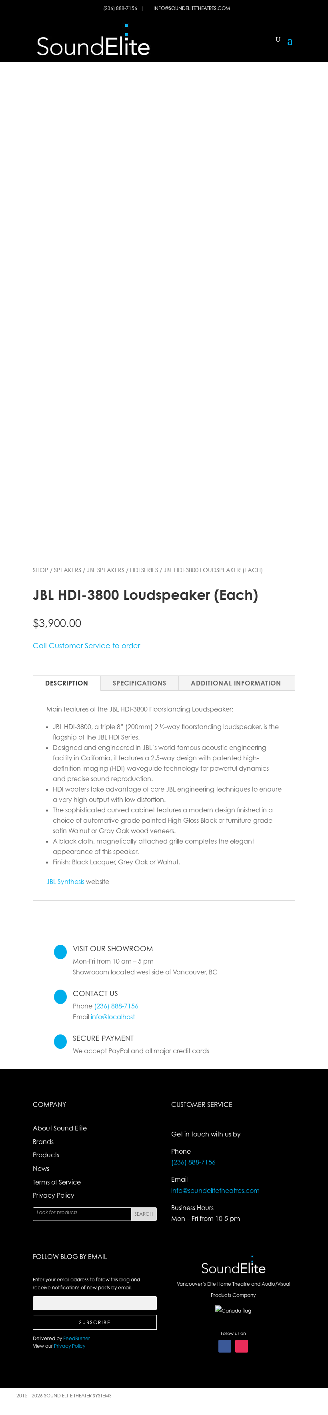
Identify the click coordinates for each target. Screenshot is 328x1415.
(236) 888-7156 (120, 8)
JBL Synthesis (65, 882)
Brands (43, 1142)
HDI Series (144, 569)
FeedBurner (76, 1338)
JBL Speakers (105, 569)
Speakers (67, 569)
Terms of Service (57, 1182)
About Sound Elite (60, 1128)
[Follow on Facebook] (224, 1346)
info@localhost (113, 1017)
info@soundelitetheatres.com (192, 8)
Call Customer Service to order (86, 645)
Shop (40, 569)
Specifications (139, 683)
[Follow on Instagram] (241, 1346)
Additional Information (236, 683)
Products (46, 1155)
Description (66, 683)
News (41, 1168)
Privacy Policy (53, 1195)
